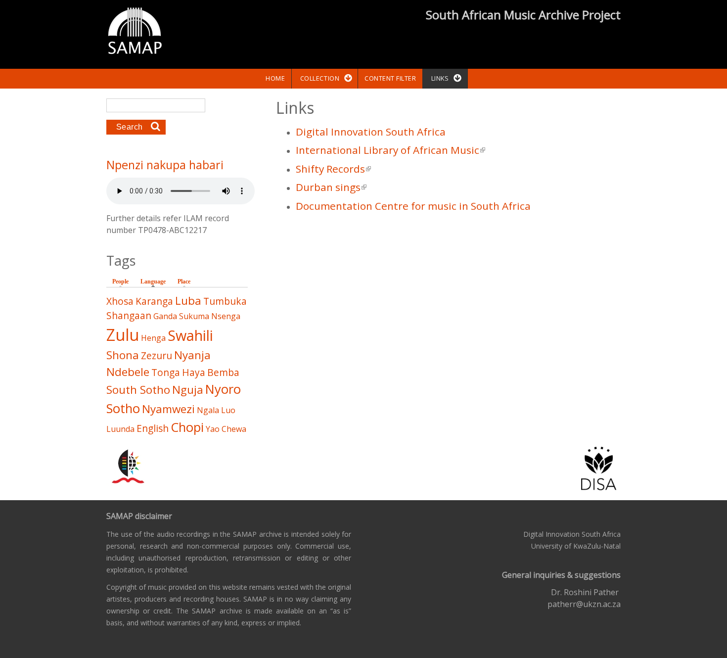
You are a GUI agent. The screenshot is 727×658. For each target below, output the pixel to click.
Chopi (187, 427)
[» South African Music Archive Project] (134, 32)
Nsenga (225, 316)
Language (155, 281)
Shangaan (128, 315)
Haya (193, 372)
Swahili (190, 335)
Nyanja (192, 355)
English (152, 428)
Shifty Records (333, 169)
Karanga (154, 301)
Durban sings (331, 187)
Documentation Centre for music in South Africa (413, 206)
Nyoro (223, 389)
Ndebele (127, 371)
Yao (213, 428)
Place (184, 281)
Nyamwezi (168, 409)
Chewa (234, 428)
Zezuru (156, 355)
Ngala (208, 410)
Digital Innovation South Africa (371, 132)
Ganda (165, 316)
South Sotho (138, 389)
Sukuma (194, 316)
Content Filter (390, 78)
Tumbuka (225, 301)
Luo (228, 410)
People (120, 281)
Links (440, 78)
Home (275, 78)
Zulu (122, 334)
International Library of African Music (390, 150)
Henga (153, 337)
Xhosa (120, 301)
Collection (319, 78)
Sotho (123, 408)
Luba (188, 300)
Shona (122, 355)
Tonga (165, 372)
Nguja (187, 389)
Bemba (223, 372)
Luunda (120, 428)
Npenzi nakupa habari (165, 165)
